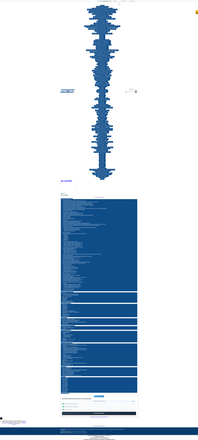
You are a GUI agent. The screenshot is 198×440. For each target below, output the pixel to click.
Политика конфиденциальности (101, 429)
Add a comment (64, 195)
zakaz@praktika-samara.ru (107, 1)
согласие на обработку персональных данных (17, 423)
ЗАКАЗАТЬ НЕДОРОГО (99, 413)
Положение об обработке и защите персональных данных (87, 429)
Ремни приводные (101, 197)
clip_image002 (66, 181)
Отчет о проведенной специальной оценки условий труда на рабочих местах (69, 429)
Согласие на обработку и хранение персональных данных (115, 429)
